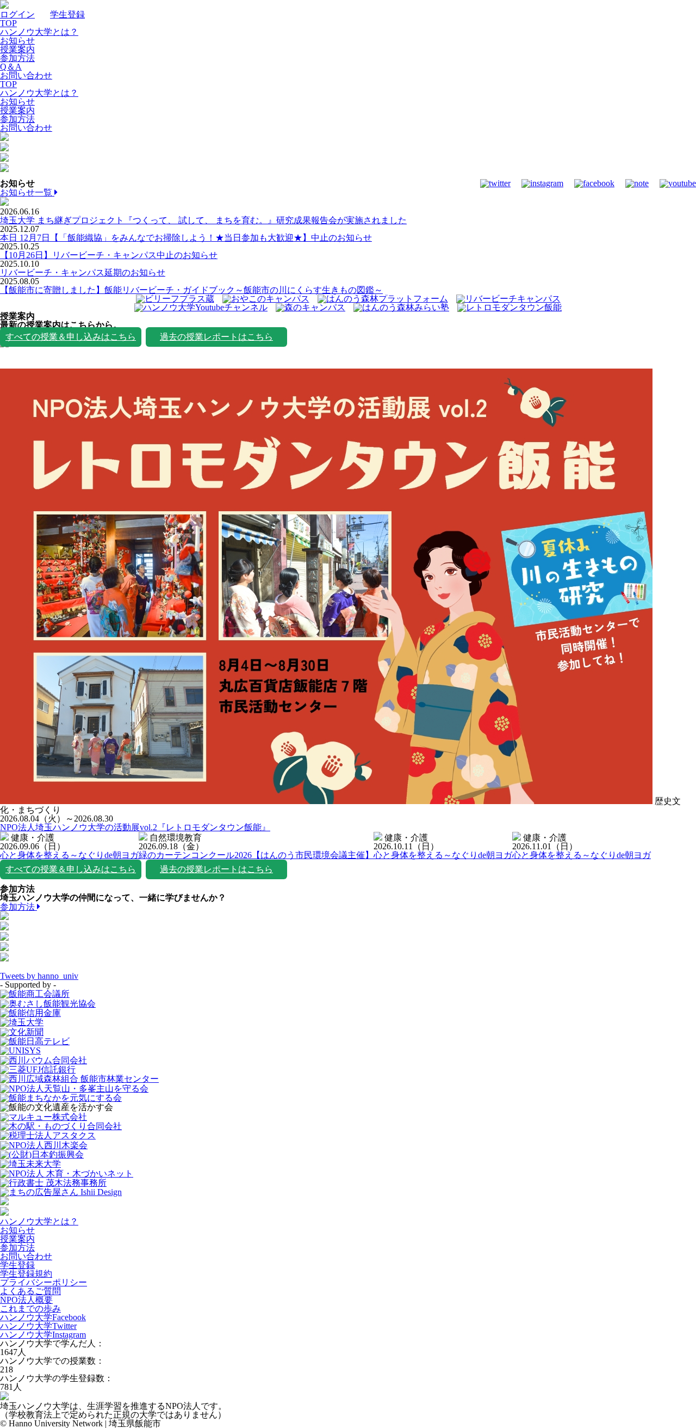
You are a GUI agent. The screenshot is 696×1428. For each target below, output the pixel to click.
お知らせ (17, 40)
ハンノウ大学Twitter (38, 1326)
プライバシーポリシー (43, 1282)
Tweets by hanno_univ (39, 975)
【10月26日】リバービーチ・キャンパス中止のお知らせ (108, 255)
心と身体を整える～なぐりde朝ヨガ (69, 855)
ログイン (17, 14)
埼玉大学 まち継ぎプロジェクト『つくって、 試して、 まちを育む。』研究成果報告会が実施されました (203, 220)
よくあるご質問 (30, 1291)
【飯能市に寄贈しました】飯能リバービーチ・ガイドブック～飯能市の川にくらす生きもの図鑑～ (191, 290)
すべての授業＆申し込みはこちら (70, 336)
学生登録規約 (26, 1273)
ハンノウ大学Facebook (43, 1317)
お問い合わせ (26, 75)
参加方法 (17, 58)
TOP (8, 23)
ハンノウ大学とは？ (39, 31)
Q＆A (11, 66)
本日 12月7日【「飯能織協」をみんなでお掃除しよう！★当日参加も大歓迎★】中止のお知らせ (186, 237)
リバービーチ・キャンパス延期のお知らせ (82, 272)
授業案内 (17, 49)
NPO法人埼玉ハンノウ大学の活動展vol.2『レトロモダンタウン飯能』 (135, 827)
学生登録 (67, 14)
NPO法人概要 (26, 1299)
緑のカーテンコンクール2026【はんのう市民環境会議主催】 (256, 855)
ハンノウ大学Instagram (43, 1334)
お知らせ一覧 (27, 192)
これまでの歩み (30, 1308)
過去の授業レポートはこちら (216, 336)
